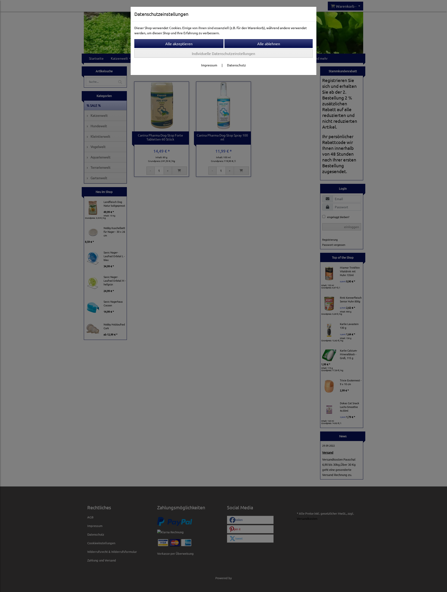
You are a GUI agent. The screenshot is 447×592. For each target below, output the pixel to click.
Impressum (209, 65)
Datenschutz (236, 65)
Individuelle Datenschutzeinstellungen (223, 53)
